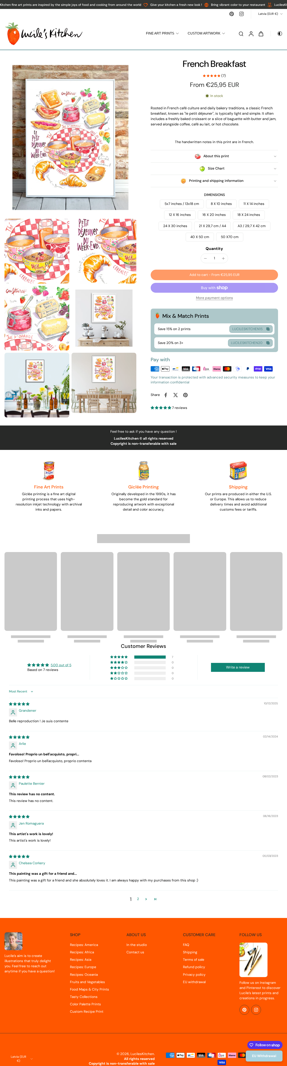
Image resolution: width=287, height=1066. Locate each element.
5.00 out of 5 (61, 665)
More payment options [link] (214, 298)
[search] (241, 33)
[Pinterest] (232, 14)
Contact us (135, 952)
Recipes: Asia (80, 959)
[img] (19, 704)
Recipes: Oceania (84, 974)
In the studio (136, 945)
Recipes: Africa (82, 952)
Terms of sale (193, 959)
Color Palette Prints (85, 1004)
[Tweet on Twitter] (175, 395)
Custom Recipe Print (86, 1011)
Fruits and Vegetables (87, 982)
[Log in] (251, 33)
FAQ (186, 945)
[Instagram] (241, 14)
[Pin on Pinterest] (185, 395)
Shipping (190, 952)
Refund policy (194, 967)
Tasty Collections (84, 997)
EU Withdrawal (264, 1056)
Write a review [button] (238, 667)
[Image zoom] (70, 137)
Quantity (214, 248)
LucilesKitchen (142, 1054)
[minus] (205, 258)
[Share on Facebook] (166, 395)
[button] (214, 275)
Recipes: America (84, 945)
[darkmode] (277, 33)
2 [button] (138, 899)
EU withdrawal (194, 982)
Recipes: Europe (83, 967)
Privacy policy (194, 974)
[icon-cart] (261, 33)
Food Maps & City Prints (89, 989)
